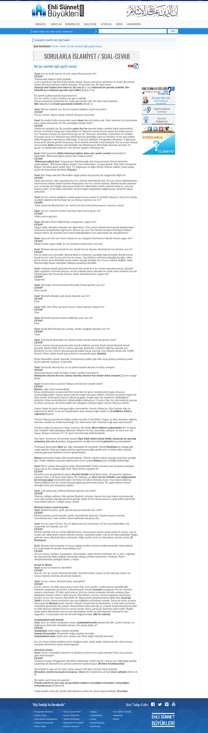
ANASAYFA (40, 24)
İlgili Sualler (64, 40)
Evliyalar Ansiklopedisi (44, 723)
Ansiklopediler (96, 715)
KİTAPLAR (106, 24)
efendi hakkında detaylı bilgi (161, 101)
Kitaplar (93, 712)
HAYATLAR (56, 24)
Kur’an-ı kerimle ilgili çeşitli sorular (84, 46)
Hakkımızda (118, 715)
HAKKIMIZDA (134, 24)
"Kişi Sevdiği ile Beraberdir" (48, 704)
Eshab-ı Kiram (40, 715)
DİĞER (119, 24)
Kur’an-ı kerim (58, 46)
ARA (173, 31)
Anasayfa (39, 40)
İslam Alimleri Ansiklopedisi (46, 719)
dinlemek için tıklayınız (162, 121)
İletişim (116, 719)
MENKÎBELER (72, 24)
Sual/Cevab (51, 40)
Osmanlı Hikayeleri (71, 726)
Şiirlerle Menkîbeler (72, 719)
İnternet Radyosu (97, 723)
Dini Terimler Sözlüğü (122, 712)
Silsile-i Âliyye (40, 726)
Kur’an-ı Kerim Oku (71, 715)
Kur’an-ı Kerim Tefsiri (72, 712)
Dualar (93, 719)
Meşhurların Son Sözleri (74, 723)
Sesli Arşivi (162, 110)
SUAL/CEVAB (90, 24)
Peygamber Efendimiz (44, 712)
